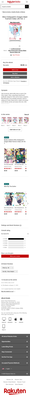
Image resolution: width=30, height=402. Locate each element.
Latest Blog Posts (7, 346)
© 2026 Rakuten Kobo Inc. (9, 373)
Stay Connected (7, 352)
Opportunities (6, 341)
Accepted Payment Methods (11, 363)
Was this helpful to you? (7, 291)
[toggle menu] (2, 2)
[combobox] (7, 267)
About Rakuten (19, 384)
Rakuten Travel (21, 382)
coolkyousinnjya (16, 48)
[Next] (27, 160)
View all (26, 114)
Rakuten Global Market (9, 382)
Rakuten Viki (9, 379)
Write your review (15, 256)
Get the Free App (7, 357)
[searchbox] (15, 6)
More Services (9, 384)
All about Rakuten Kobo (9, 336)
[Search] (27, 6)
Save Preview (16, 55)
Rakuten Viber (18, 379)
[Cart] (27, 2)
